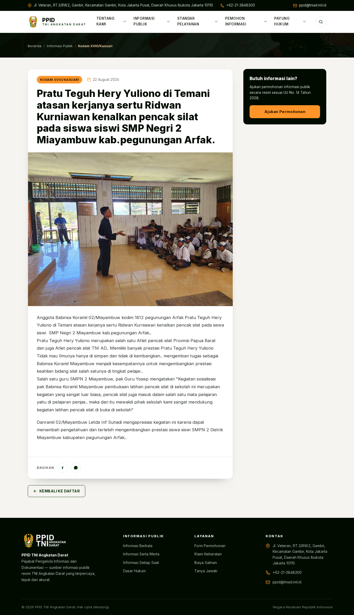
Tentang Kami (105, 21)
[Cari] (320, 21)
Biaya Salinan (205, 562)
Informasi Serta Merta (141, 554)
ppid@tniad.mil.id (312, 5)
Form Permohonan (209, 545)
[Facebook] (62, 468)
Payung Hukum (281, 21)
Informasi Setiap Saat (141, 562)
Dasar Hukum (134, 571)
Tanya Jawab (205, 571)
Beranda (34, 46)
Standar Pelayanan (188, 21)
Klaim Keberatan (208, 554)
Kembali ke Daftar (59, 491)
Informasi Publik (144, 21)
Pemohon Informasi (235, 21)
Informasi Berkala (137, 545)
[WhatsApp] (75, 468)
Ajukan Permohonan (284, 111)
